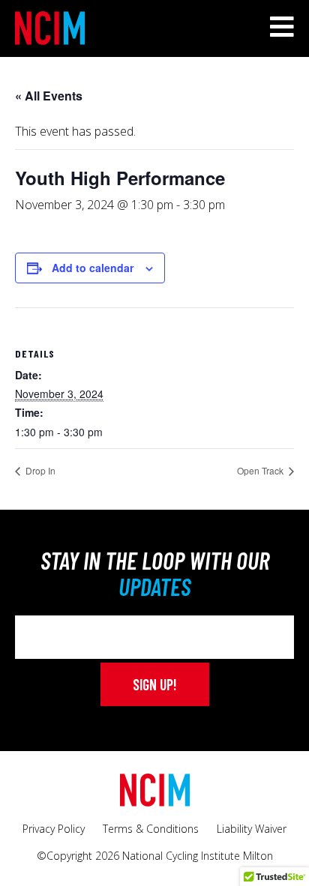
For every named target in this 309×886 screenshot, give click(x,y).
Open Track (261, 470)
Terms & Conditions (151, 829)
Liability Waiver (251, 829)
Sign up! (155, 684)
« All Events (48, 95)
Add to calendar (93, 267)
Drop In (39, 470)
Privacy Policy (53, 829)
